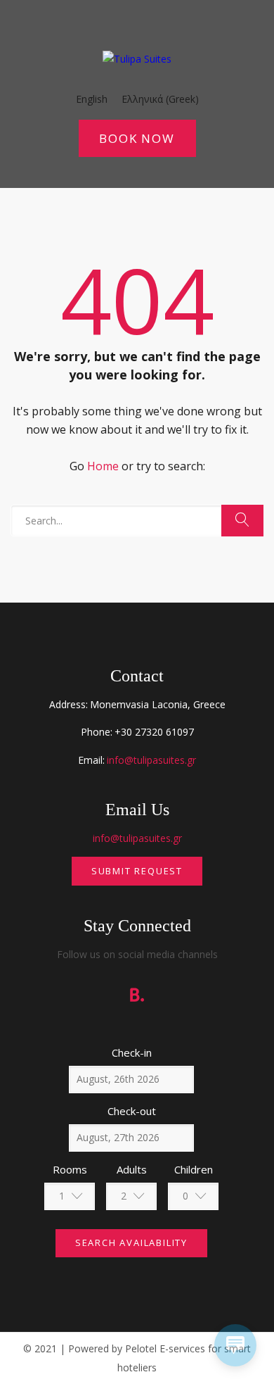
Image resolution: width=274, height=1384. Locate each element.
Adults (132, 1169)
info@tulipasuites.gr (151, 760)
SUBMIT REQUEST (137, 870)
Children (193, 1169)
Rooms (70, 1169)
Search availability (131, 1242)
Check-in (132, 1052)
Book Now (136, 138)
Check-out (131, 1111)
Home (103, 466)
